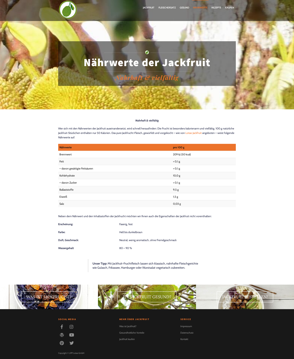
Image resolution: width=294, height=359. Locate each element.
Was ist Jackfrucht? (49, 296)
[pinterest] (62, 342)
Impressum (186, 326)
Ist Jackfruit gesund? (147, 296)
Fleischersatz (167, 7)
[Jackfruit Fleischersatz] (67, 17)
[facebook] (62, 326)
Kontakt (184, 339)
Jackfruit (148, 7)
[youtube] (72, 334)
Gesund (184, 7)
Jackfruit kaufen (127, 339)
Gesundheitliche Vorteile (131, 332)
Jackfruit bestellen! (245, 296)
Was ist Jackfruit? (127, 326)
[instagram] (72, 326)
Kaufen (229, 7)
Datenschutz (186, 332)
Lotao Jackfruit (193, 132)
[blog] (62, 334)
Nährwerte (200, 7)
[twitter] (72, 342)
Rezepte (216, 7)
